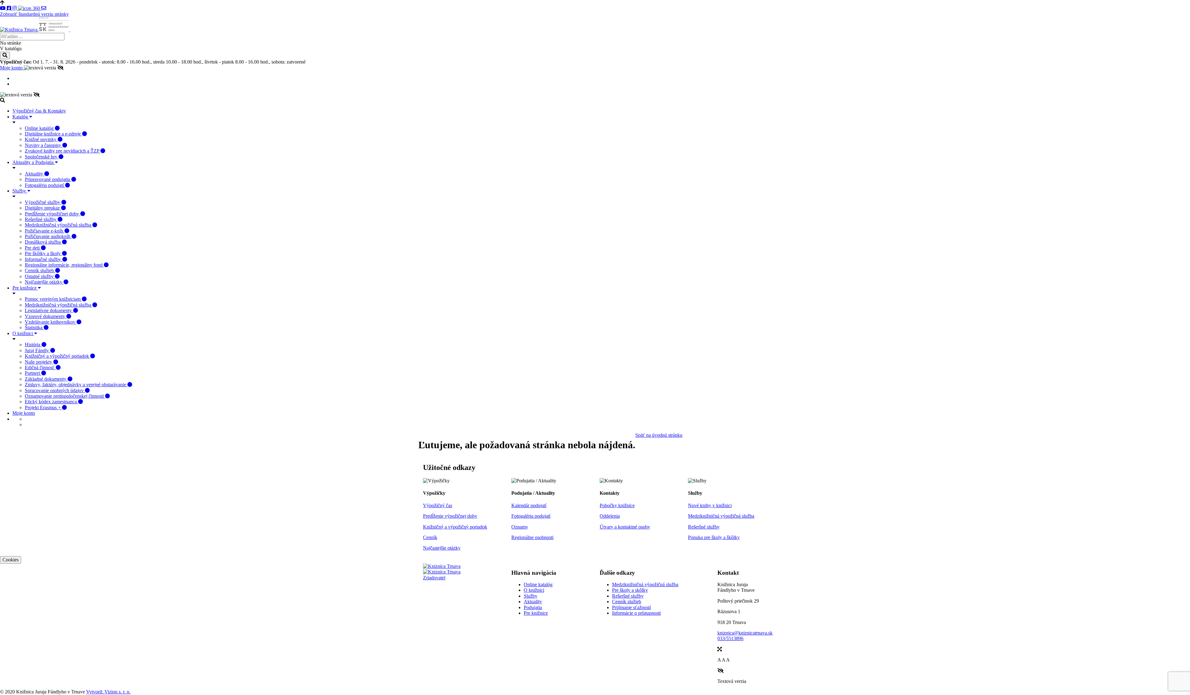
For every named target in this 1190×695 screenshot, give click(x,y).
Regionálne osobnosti (532, 537)
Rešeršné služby (41, 219)
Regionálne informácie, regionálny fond (64, 265)
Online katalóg (40, 128)
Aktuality (34, 173)
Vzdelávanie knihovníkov (51, 322)
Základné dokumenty (46, 379)
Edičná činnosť (40, 367)
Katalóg (20, 116)
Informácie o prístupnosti (636, 613)
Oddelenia (610, 516)
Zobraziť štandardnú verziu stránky (34, 14)
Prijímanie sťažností (631, 607)
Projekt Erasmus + (43, 407)
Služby (19, 190)
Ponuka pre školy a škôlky (714, 537)
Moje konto (12, 67)
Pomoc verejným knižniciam (53, 299)
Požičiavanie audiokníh (48, 236)
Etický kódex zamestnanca (51, 401)
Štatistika (34, 327)
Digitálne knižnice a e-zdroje (53, 133)
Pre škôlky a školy (43, 253)
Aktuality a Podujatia (33, 162)
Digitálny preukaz (43, 207)
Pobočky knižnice (617, 505)
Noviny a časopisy (43, 145)
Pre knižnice (25, 287)
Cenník (430, 537)
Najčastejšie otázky (44, 282)
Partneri (33, 373)
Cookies (10, 559)
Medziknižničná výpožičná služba (58, 225)
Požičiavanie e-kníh (44, 230)
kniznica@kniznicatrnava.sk (745, 632)
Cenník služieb (40, 270)
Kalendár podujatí (528, 505)
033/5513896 (730, 638)
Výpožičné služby (43, 202)
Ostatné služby (40, 276)
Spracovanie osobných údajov (55, 390)
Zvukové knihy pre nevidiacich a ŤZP (62, 150)
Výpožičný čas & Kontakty (39, 110)
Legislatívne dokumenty (49, 310)
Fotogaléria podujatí (45, 185)
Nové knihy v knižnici (710, 505)
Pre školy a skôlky (630, 590)
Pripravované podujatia (48, 179)
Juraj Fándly (37, 350)
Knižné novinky (41, 139)
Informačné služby (43, 259)
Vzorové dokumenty (45, 316)
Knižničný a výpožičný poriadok (57, 356)
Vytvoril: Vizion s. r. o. (108, 691)
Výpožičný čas (437, 505)
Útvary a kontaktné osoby (625, 526)
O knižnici (23, 333)
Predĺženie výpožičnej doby (52, 213)
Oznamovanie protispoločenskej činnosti (65, 396)
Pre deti (33, 247)
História (33, 344)
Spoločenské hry (42, 156)
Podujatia (533, 607)
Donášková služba (43, 242)
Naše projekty (39, 362)
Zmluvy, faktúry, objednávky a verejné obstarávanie (76, 384)
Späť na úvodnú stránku (658, 435)
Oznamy (519, 526)
